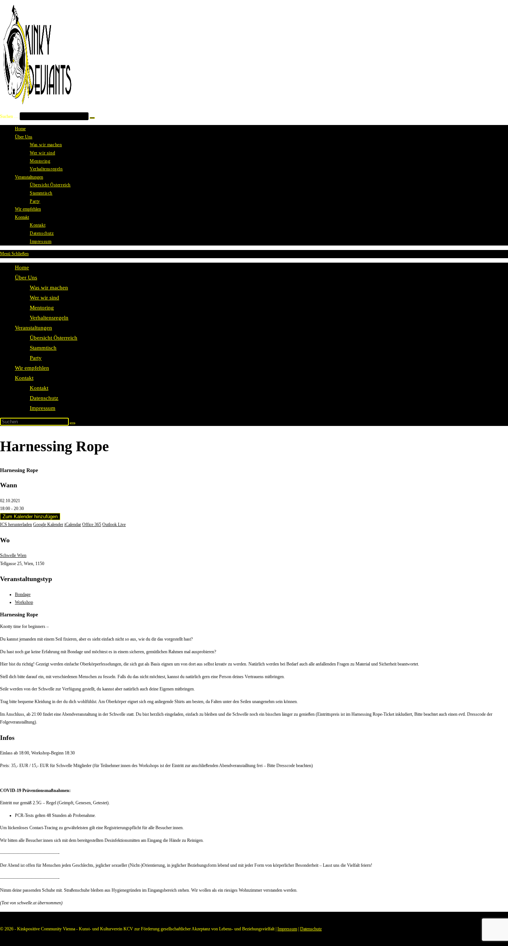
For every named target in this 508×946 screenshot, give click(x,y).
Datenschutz (44, 398)
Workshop (24, 602)
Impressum (42, 408)
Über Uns (26, 277)
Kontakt (24, 378)
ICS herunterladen (16, 524)
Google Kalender (48, 524)
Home (22, 267)
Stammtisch (43, 348)
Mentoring (42, 308)
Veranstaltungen (33, 328)
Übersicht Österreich (53, 338)
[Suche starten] (72, 423)
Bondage (22, 594)
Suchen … (9, 116)
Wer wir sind (44, 298)
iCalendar (72, 524)
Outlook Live (114, 524)
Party (36, 358)
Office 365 (91, 524)
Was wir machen (49, 288)
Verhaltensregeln (49, 318)
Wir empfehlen (32, 368)
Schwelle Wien (13, 555)
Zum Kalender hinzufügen (30, 516)
